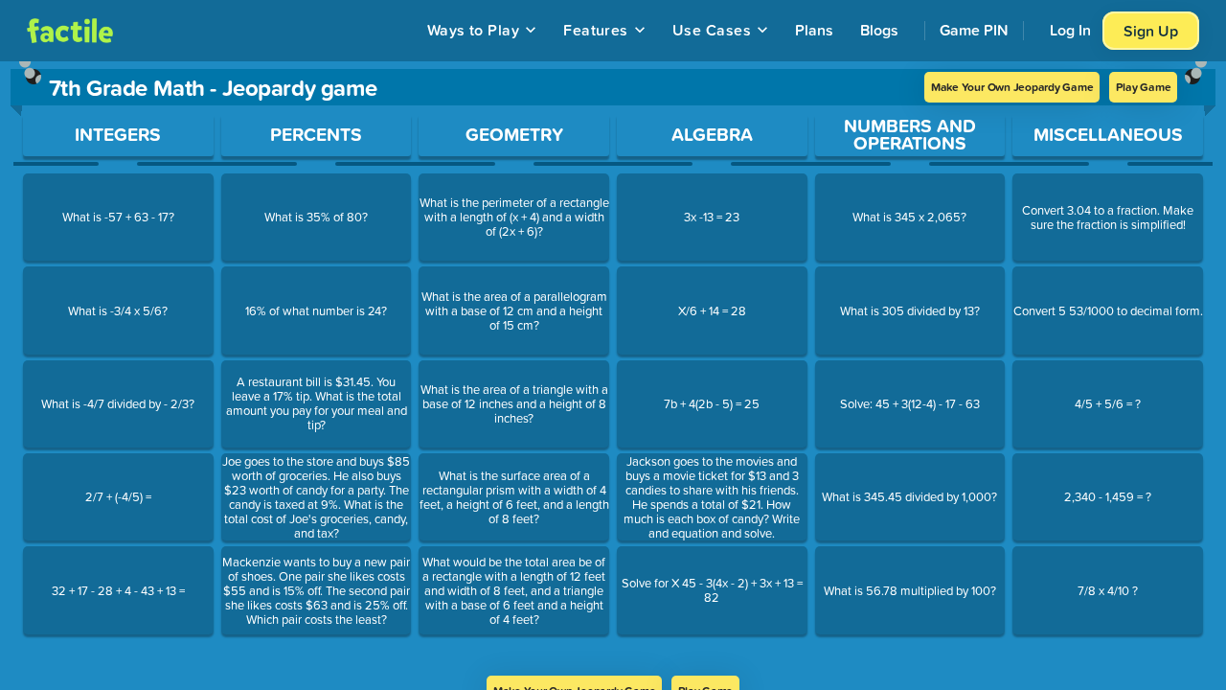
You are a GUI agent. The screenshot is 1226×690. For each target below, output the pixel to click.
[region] (613, 368)
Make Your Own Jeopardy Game (1012, 87)
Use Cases (711, 29)
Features (595, 29)
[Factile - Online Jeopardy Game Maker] (70, 30)
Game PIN (974, 29)
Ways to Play (473, 29)
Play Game (1143, 87)
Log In (1070, 29)
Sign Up (1151, 30)
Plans (814, 29)
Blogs (879, 29)
